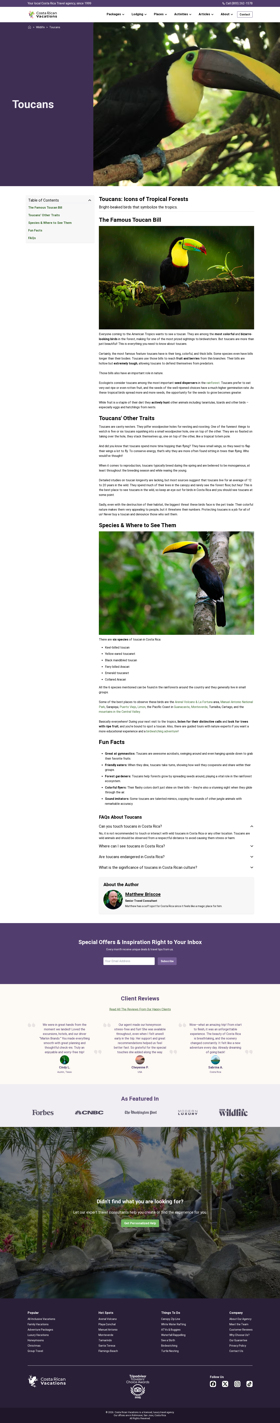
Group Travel (35, 1351)
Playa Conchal (107, 1324)
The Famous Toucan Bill (45, 207)
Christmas (34, 1345)
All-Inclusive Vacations (41, 1318)
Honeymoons (36, 1340)
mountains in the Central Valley (119, 712)
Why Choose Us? (239, 1335)
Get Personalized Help (140, 1223)
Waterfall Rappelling (173, 1335)
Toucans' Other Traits (44, 215)
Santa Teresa (106, 1345)
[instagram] (237, 1384)
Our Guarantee (238, 1340)
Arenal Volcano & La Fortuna (194, 702)
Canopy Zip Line (170, 1318)
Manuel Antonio (108, 1329)
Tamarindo (105, 1340)
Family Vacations (38, 1324)
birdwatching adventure (162, 731)
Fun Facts (35, 230)
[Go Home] (43, 14)
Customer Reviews (241, 1329)
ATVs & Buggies (171, 1329)
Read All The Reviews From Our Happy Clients (140, 1009)
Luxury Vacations (38, 1335)
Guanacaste (182, 707)
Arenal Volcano (107, 1318)
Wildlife (40, 27)
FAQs (32, 238)
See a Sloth (168, 1340)
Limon (142, 707)
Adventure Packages (40, 1329)
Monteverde (199, 707)
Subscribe (167, 961)
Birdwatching (169, 1345)
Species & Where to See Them (50, 223)
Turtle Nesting (170, 1351)
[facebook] (213, 1384)
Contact (245, 14)
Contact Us (236, 1351)
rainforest (213, 383)
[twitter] (225, 1384)
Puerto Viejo (128, 707)
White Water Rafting (173, 1324)
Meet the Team (238, 1324)
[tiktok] (249, 1384)
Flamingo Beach (108, 1351)
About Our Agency (240, 1318)
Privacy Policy (237, 1345)
